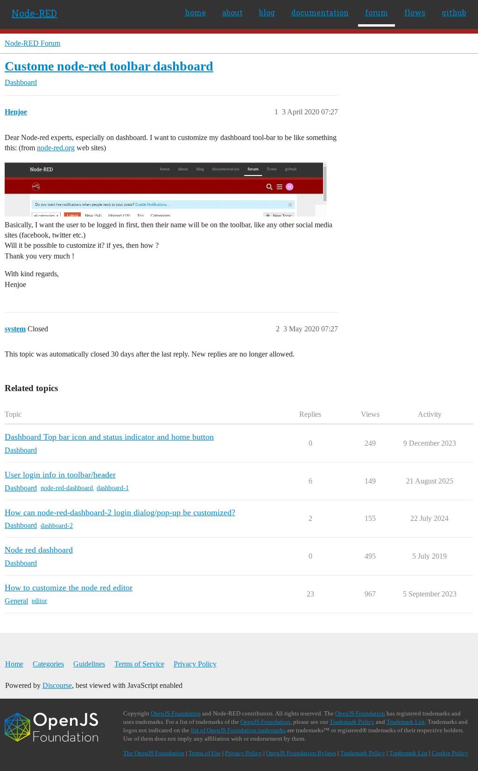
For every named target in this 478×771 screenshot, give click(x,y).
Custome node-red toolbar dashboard (109, 66)
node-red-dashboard (67, 487)
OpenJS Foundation (176, 713)
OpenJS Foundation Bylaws (301, 753)
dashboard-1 (113, 487)
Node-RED (34, 13)
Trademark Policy (352, 721)
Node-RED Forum (32, 43)
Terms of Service (139, 664)
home (195, 12)
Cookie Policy (450, 753)
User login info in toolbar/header (60, 474)
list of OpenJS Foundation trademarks (238, 730)
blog (267, 12)
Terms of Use (205, 753)
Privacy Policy (195, 664)
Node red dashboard (39, 549)
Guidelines (89, 664)
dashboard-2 (57, 525)
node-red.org (56, 148)
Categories (48, 664)
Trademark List (406, 721)
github (454, 12)
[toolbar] (166, 189)
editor (39, 600)
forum (376, 12)
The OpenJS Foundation (153, 753)
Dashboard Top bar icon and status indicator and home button (109, 437)
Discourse (57, 685)
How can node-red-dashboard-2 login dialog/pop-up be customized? (120, 512)
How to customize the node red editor (69, 587)
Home (14, 664)
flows (414, 12)
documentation (320, 12)
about (232, 12)
